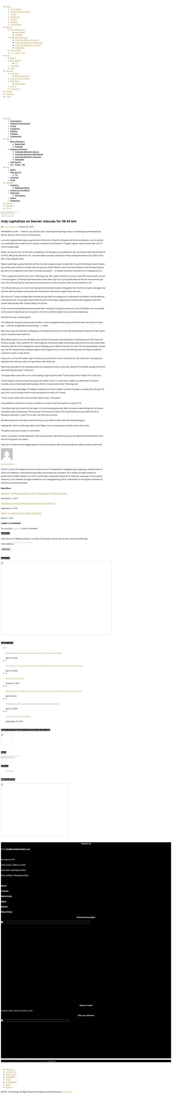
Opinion (9, 71)
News (8, 6)
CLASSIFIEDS (11, 1082)
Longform (15, 17)
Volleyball (19, 47)
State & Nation (7, 215)
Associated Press (11, 226)
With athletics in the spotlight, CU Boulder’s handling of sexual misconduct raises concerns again (44, 666)
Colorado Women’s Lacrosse (28, 45)
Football (19, 35)
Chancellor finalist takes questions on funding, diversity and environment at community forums (44, 691)
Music (13, 58)
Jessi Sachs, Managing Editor (13, 870)
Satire (13, 86)
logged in (16, 528)
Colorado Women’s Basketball (29, 42)
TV (16, 63)
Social (8, 1079)
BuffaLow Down (22, 76)
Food (12, 68)
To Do (8, 96)
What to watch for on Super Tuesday (21, 513)
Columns (14, 73)
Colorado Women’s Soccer (27, 40)
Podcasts (10, 94)
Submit (4, 906)
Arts (8, 55)
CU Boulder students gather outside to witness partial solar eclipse (32, 704)
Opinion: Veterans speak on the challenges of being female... (34, 493)
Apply (4, 901)
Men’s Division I (17, 30)
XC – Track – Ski (17, 53)
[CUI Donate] (56, 634)
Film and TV (15, 60)
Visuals (9, 91)
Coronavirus (16, 9)
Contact (5, 891)
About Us (10, 1069)
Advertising (6, 896)
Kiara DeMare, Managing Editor (15, 875)
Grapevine (15, 89)
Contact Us (11, 1072)
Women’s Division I (19, 37)
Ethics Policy (6, 911)
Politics (13, 19)
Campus (14, 22)
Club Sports (15, 50)
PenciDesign (51, 1061)
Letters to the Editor (20, 78)
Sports (9, 27)
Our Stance (20, 83)
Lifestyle (14, 65)
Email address (7, 544)
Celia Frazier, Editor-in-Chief (13, 864)
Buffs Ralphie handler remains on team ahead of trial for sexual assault (34, 653)
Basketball (20, 32)
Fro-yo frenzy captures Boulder (18, 716)
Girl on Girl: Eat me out (14, 678)
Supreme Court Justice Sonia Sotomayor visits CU (28, 503)
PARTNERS (10, 1077)
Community (15, 24)
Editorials (14, 81)
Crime (13, 14)
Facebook (10, 771)
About (4, 885)
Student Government (20, 12)
